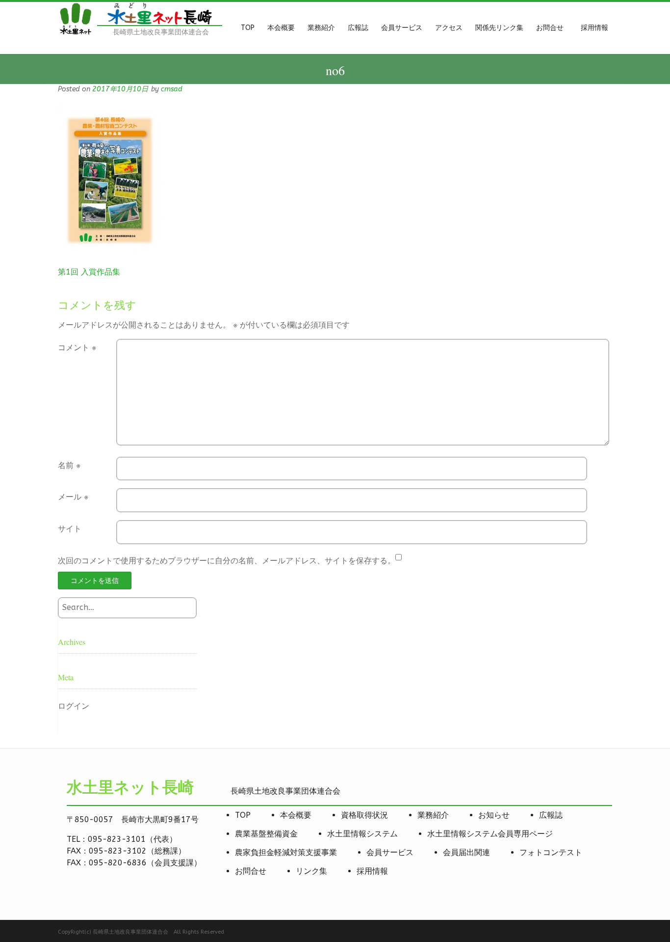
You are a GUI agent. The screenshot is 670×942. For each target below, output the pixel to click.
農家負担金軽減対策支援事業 (286, 852)
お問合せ (250, 871)
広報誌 (551, 815)
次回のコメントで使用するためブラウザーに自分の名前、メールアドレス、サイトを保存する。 (226, 560)
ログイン (73, 706)
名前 (69, 465)
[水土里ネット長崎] (75, 33)
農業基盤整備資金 (266, 833)
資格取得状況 (364, 815)
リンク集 (311, 871)
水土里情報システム (362, 833)
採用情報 (372, 871)
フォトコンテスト (550, 852)
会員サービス (389, 852)
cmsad (171, 89)
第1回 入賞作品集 (89, 272)
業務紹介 (433, 815)
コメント (77, 347)
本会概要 (295, 815)
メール (73, 496)
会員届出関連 (466, 852)
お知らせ (494, 815)
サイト (69, 528)
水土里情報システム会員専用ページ (490, 833)
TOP (243, 815)
